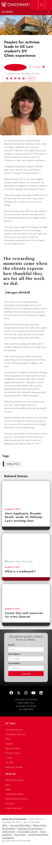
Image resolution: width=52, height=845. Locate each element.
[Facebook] (11, 693)
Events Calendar (14, 808)
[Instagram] (25, 693)
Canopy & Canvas (14, 729)
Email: (11, 644)
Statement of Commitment (30, 828)
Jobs (8, 784)
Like (30, 78)
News (8, 789)
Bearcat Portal (12, 748)
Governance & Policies (17, 798)
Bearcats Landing (14, 767)
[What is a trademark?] (26, 545)
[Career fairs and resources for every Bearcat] (26, 594)
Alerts (4, 825)
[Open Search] (41, 5)
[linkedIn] (41, 693)
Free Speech (20, 834)
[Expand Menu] (48, 12)
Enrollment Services (15, 734)
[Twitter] (18, 693)
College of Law (13, 464)
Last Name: (14, 663)
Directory (10, 803)
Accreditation (8, 837)
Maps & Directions (15, 780)
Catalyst (9, 743)
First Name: (14, 654)
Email (8, 739)
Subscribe (26, 673)
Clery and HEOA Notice (20, 825)
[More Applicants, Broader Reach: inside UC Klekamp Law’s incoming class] (26, 493)
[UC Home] (15, 5)
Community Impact (15, 794)
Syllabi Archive (8, 831)
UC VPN (9, 762)
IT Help (9, 757)
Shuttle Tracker (13, 753)
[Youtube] (33, 693)
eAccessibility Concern (27, 831)
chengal (36, 66)
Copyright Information (38, 834)
